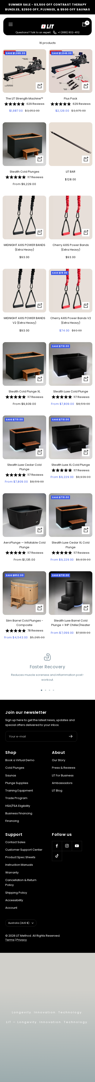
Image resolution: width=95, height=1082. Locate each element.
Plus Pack (70, 98)
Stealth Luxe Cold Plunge (70, 391)
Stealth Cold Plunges (24, 172)
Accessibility (14, 900)
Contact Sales (15, 842)
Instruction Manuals (19, 865)
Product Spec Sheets (20, 857)
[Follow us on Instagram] (67, 846)
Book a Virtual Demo (19, 760)
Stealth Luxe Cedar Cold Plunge (24, 467)
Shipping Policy (16, 893)
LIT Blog (57, 790)
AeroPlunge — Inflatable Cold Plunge (25, 544)
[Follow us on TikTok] (57, 856)
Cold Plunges (14, 768)
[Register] (71, 736)
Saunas (10, 775)
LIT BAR (70, 172)
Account (11, 908)
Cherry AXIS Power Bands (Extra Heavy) (71, 247)
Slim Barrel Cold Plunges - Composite (24, 622)
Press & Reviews (63, 768)
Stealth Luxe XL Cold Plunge (70, 465)
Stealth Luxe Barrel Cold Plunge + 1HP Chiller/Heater (70, 622)
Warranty (12, 872)
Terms (9, 940)
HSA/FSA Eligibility (17, 806)
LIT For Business (63, 775)
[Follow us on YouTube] (77, 846)
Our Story (58, 760)
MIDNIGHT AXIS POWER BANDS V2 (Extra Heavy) (24, 320)
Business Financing (18, 813)
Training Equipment (19, 790)
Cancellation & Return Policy (20, 882)
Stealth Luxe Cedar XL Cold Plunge (70, 544)
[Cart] (84, 24)
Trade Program (16, 798)
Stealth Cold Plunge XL (24, 391)
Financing (12, 821)
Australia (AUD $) (18, 923)
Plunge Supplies (16, 783)
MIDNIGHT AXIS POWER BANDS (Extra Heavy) (24, 247)
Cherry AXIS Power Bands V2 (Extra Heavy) (70, 320)
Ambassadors (62, 783)
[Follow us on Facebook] (57, 846)
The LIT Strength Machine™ (24, 98)
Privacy (21, 940)
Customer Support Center (23, 850)
